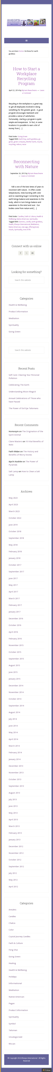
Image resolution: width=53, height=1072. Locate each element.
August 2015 (14, 665)
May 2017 (13, 585)
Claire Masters (15, 441)
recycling (12, 144)
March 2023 (14, 511)
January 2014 (14, 759)
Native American (23, 219)
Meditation (35, 224)
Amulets (12, 909)
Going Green (22, 136)
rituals (11, 230)
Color (11, 930)
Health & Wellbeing (18, 305)
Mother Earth (31, 142)
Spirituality (34, 219)
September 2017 (16, 571)
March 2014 (14, 746)
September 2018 (16, 538)
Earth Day (22, 139)
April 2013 (13, 819)
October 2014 (15, 699)
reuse (24, 144)
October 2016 (15, 625)
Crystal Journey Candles (19, 936)
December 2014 (16, 685)
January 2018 (14, 558)
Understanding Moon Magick (22, 391)
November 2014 (16, 692)
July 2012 (13, 873)
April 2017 (13, 591)
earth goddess (32, 139)
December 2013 (16, 766)
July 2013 (13, 799)
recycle (39, 142)
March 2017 (14, 598)
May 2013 (13, 813)
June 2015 (13, 672)
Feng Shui (13, 950)
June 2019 (13, 525)
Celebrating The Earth (19, 385)
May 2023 (13, 498)
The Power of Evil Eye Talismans (23, 408)
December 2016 (16, 618)
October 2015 (15, 652)
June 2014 (13, 726)
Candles (21, 216)
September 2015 (16, 659)
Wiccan (12, 1044)
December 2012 (16, 846)
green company (19, 142)
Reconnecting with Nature (27, 164)
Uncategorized (15, 1037)
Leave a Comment (28, 176)
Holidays (13, 977)
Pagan (12, 1003)
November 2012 (16, 853)
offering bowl (34, 227)
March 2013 (14, 826)
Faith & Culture (30, 216)
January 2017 (14, 612)
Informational (15, 983)
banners (22, 222)
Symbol (12, 1023)
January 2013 (14, 839)
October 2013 (15, 779)
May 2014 (13, 732)
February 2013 (15, 833)
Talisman (13, 1030)
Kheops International (26, 22)
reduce (18, 144)
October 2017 (15, 565)
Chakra (12, 923)
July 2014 (13, 719)
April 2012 (13, 886)
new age (25, 227)
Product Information (18, 311)
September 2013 (16, 786)
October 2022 (15, 518)
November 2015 (16, 645)
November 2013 (16, 772)
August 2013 (14, 793)
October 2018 (15, 531)
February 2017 (15, 605)
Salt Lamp (13, 471)
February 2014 (15, 752)
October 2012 (15, 860)
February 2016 (15, 638)
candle (28, 222)
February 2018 (15, 551)
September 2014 (16, 705)
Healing (12, 963)
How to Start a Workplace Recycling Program (26, 76)
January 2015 (14, 679)
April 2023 (13, 504)
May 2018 (13, 545)
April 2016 (13, 632)
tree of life (27, 230)
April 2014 (13, 739)
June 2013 (13, 806)
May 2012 (13, 880)
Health (11, 224)
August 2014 (14, 712)
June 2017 (13, 578)
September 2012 (16, 866)
